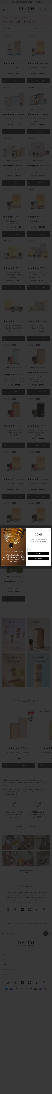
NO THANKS (38, 558)
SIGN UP (38, 553)
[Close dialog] (49, 530)
